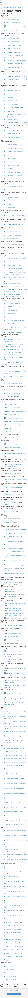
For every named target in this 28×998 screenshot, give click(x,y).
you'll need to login (20, 992)
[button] (1, 1)
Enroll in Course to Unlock (14, 994)
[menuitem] (1, 3)
